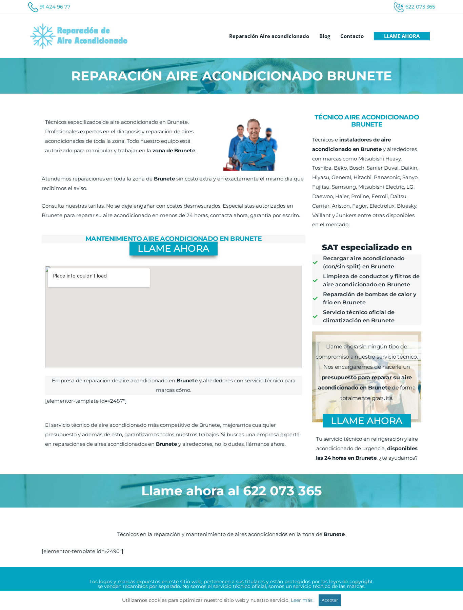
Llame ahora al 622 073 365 (231, 490)
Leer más (302, 600)
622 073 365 (420, 6)
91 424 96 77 (55, 6)
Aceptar (330, 600)
